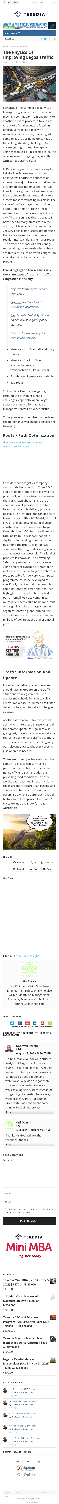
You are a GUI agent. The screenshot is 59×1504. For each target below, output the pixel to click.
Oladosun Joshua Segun (22, 1392)
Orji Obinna (23, 62)
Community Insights (19, 46)
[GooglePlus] (49, 39)
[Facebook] (41, 39)
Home (5, 46)
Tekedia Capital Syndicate (32, 315)
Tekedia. (23, 1498)
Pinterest (44, 1026)
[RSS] (54, 39)
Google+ (29, 1026)
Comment (8, 1160)
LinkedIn (37, 1026)
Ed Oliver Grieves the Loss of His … (24, 1413)
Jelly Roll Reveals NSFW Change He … (24, 1389)
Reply (8, 1112)
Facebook (21, 1026)
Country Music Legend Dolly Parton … (25, 1401)
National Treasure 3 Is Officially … (23, 1426)
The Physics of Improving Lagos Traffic (28, 55)
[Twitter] (45, 39)
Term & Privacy (30, 1502)
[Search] (54, 2)
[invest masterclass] (29, 663)
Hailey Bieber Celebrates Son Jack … (24, 1438)
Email (51, 1026)
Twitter (14, 1026)
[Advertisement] (29, 921)
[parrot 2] (29, 852)
